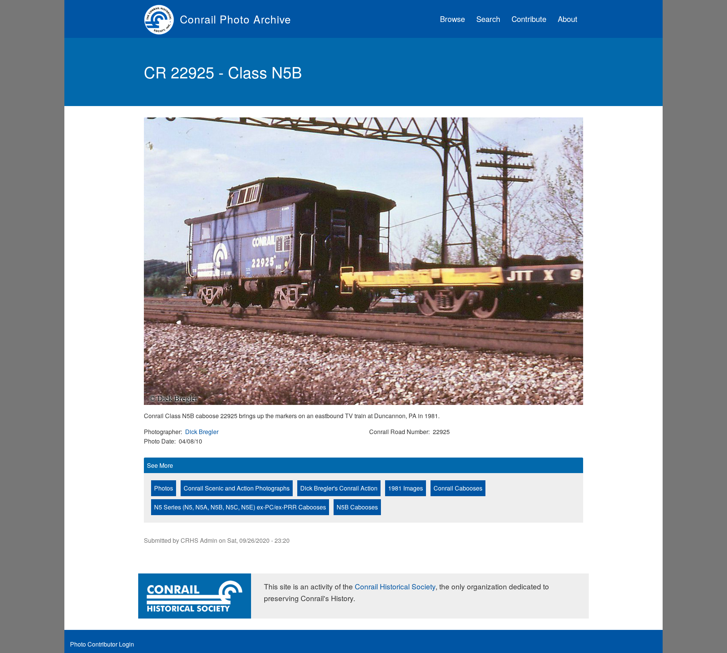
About (567, 18)
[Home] (162, 19)
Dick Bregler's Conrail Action (339, 488)
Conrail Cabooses (458, 488)
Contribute (529, 18)
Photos (163, 488)
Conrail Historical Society (395, 586)
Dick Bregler (201, 431)
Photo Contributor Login (102, 644)
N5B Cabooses (357, 507)
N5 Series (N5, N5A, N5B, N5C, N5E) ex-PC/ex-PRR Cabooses (240, 507)
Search (488, 18)
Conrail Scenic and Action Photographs (237, 488)
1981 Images (405, 488)
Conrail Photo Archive (235, 19)
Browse (452, 18)
